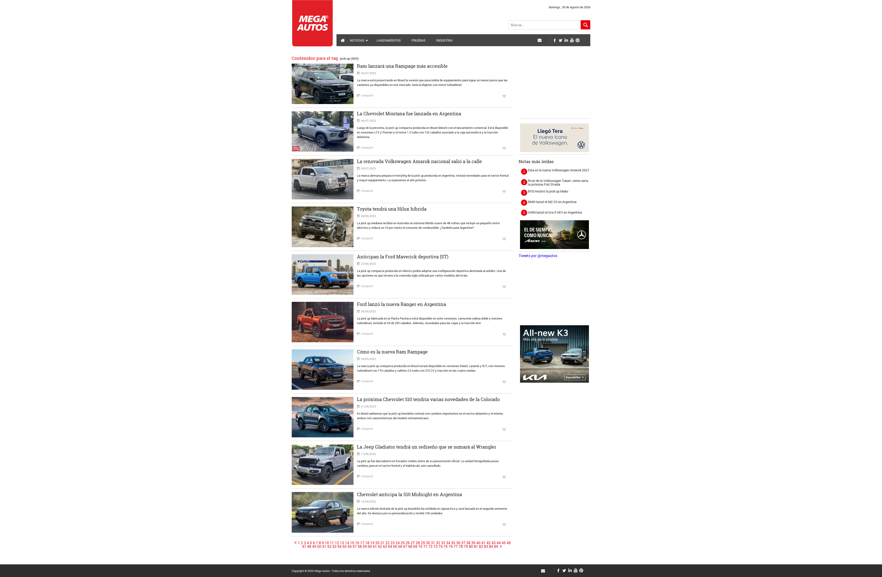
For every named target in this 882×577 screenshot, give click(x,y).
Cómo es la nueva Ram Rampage (392, 352)
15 (352, 543)
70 (420, 546)
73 (435, 546)
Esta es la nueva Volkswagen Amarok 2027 (558, 170)
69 (415, 546)
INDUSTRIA (444, 40)
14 (347, 543)
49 (314, 546)
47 (304, 546)
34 (448, 543)
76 (451, 546)
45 (504, 543)
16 (357, 543)
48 (309, 546)
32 (438, 543)
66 (400, 546)
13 (342, 543)
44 (499, 543)
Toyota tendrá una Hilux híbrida (392, 209)
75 (446, 546)
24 (398, 543)
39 (473, 543)
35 (453, 543)
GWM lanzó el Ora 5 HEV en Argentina (555, 212)
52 (329, 546)
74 (440, 546)
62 (380, 546)
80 (471, 546)
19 (372, 543)
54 (339, 546)
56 (350, 546)
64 (390, 546)
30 (428, 543)
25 (403, 543)
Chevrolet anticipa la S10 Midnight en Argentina (409, 494)
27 (413, 543)
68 (410, 546)
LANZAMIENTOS (389, 40)
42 (488, 543)
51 (324, 546)
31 (433, 543)
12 (337, 543)
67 (405, 546)
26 (408, 543)
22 (387, 543)
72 (430, 546)
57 (355, 546)
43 (494, 543)
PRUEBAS (418, 40)
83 (486, 546)
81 (476, 546)
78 (461, 546)
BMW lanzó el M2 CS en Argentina (552, 202)
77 (456, 546)
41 (483, 543)
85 (496, 546)
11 (332, 543)
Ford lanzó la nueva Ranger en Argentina (401, 304)
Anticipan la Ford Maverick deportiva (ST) (402, 257)
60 (370, 546)
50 (319, 546)
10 (327, 543)
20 (377, 543)
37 (463, 543)
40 (478, 543)
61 (375, 546)
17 (362, 543)
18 (367, 543)
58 (360, 546)
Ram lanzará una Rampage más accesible (402, 66)
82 (481, 546)
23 (392, 543)
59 (365, 546)
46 (509, 543)
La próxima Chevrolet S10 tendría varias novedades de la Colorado (428, 399)
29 (423, 543)
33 (443, 543)
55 (344, 546)
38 (468, 543)
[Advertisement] (554, 87)
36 (458, 543)
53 (334, 546)
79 (466, 546)
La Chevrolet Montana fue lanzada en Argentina (409, 113)
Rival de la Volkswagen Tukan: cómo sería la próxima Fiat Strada (558, 182)
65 (395, 546)
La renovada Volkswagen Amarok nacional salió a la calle (419, 161)
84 (491, 546)
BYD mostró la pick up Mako (548, 191)
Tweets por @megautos (538, 255)
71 (425, 546)
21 (382, 543)
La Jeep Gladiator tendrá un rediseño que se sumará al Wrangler (426, 447)
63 (385, 546)
